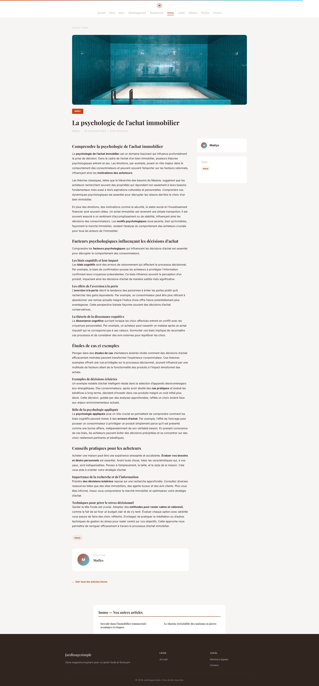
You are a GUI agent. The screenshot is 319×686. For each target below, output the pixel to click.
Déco (121, 12)
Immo (170, 12)
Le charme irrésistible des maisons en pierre (190, 623)
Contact (214, 665)
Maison (193, 12)
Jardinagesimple (78, 654)
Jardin (181, 12)
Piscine (205, 12)
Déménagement (137, 12)
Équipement (156, 12)
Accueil (101, 12)
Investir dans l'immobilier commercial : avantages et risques (124, 625)
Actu (112, 12)
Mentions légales (219, 659)
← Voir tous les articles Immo (89, 581)
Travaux (217, 12)
